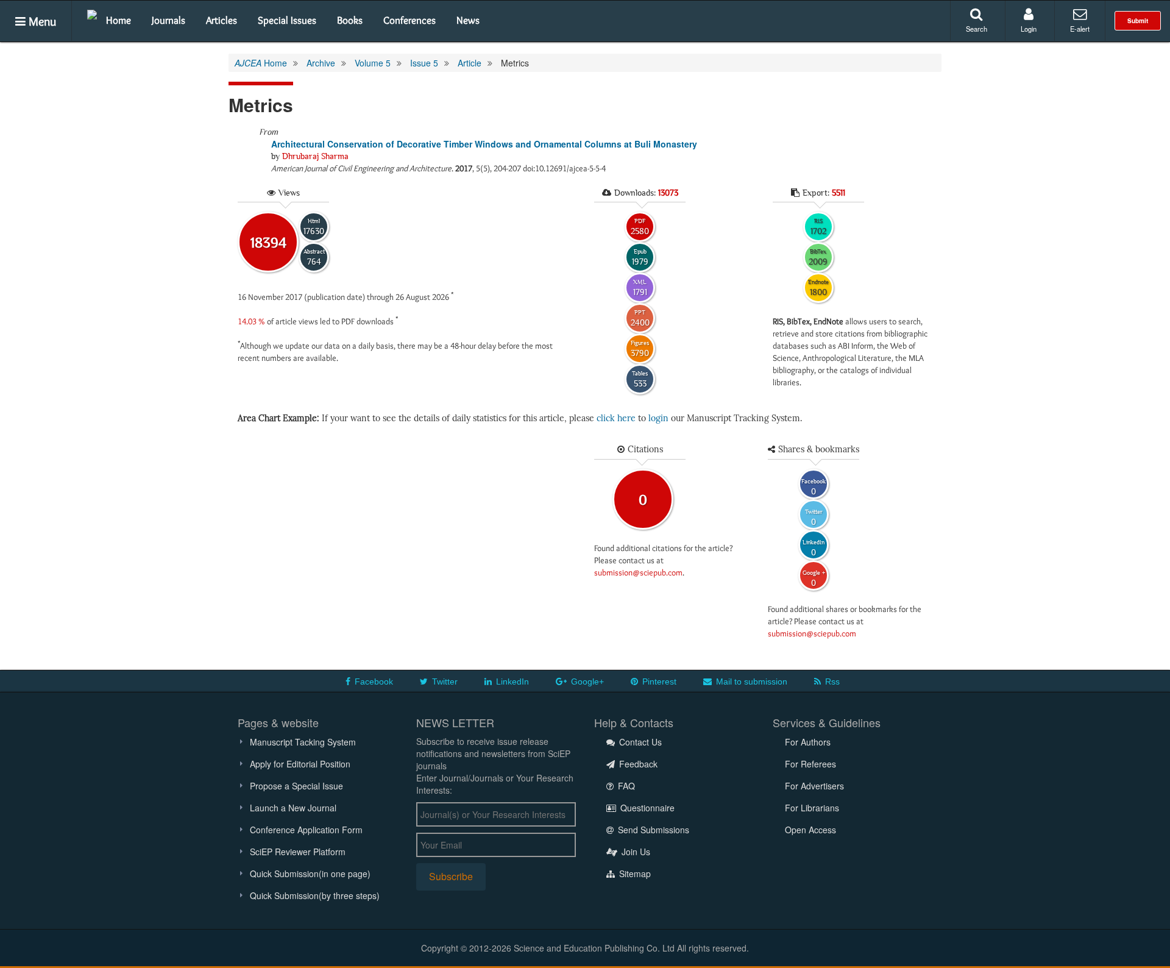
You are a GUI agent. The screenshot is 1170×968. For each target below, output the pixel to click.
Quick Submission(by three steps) (315, 895)
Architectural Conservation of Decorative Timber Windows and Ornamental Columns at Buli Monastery (484, 144)
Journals (168, 20)
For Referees (810, 764)
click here (616, 418)
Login (1029, 29)
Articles (221, 20)
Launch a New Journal (293, 808)
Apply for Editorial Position (300, 764)
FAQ (625, 786)
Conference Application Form (306, 830)
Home (118, 20)
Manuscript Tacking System (303, 742)
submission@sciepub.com (638, 572)
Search (976, 29)
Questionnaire (646, 808)
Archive (321, 63)
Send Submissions (652, 830)
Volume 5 (373, 63)
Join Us (634, 851)
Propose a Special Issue (296, 786)
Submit (1137, 20)
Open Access (810, 830)
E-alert (1080, 29)
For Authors (808, 742)
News (468, 20)
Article (469, 63)
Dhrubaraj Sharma (315, 156)
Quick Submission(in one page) (310, 873)
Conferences (409, 20)
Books (350, 20)
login (658, 418)
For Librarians (812, 808)
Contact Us (639, 742)
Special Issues (287, 20)
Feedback (637, 764)
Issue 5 (424, 63)
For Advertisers (814, 786)
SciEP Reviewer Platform (298, 851)
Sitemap (634, 873)
